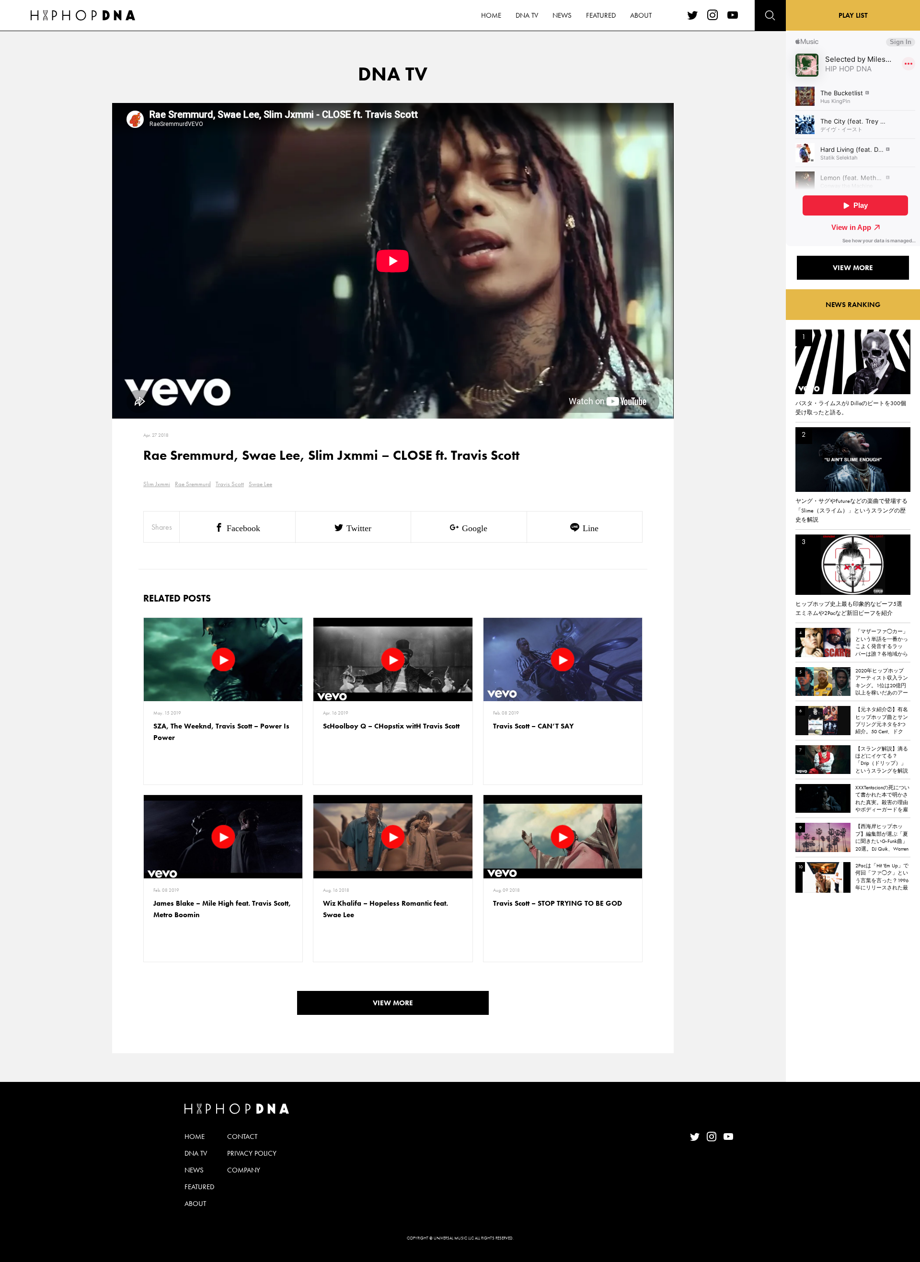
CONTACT (242, 1136)
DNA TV (527, 15)
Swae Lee (260, 484)
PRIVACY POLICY (251, 1153)
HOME (491, 15)
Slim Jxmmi (156, 484)
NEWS (562, 15)
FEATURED (601, 15)
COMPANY (243, 1170)
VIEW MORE (393, 1003)
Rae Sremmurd (193, 484)
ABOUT (641, 15)
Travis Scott (230, 484)
